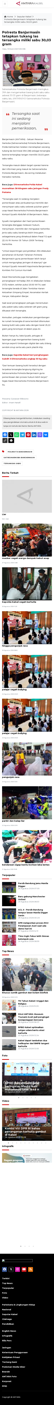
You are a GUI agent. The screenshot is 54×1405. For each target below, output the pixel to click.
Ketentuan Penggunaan (15, 1352)
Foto (4, 1055)
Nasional (6, 1309)
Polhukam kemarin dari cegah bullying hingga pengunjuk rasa (23, 644)
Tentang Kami (9, 1362)
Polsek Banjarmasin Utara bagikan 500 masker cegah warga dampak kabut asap (25, 556)
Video (5, 1101)
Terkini (5, 1278)
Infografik (8, 1146)
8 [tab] (37, 1142)
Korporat (6, 1381)
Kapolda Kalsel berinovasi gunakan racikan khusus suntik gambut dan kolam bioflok (26, 991)
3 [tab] (27, 1097)
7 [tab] (33, 1142)
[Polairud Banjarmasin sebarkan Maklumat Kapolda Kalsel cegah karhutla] (27, 583)
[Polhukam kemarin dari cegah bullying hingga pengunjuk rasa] (27, 627)
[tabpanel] (27, 1079)
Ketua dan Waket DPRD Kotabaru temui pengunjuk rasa (24, 775)
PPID (4, 1386)
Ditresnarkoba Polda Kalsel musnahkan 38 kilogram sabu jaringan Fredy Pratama (25, 188)
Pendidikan (8, 1324)
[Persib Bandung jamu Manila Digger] (9, 887)
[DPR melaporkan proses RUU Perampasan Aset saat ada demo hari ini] (9, 927)
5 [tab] (35, 1097)
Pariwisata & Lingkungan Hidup (18, 1305)
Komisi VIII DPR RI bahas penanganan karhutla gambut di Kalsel (25, 1131)
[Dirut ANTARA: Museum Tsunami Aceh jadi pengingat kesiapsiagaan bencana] (9, 1018)
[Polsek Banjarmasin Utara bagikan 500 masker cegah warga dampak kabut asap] (27, 540)
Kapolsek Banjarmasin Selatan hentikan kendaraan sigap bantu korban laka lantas (26, 863)
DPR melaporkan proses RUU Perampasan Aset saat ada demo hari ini (33, 926)
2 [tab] (22, 1097)
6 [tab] (29, 1142)
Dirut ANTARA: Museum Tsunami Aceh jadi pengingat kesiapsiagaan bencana (33, 1017)
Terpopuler (8, 875)
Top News (8, 951)
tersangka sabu (12, 463)
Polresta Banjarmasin (20, 452)
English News (9, 1331)
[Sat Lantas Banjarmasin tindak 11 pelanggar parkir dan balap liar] (27, 802)
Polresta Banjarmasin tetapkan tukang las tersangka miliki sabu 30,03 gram (25, 20)
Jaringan (6, 1347)
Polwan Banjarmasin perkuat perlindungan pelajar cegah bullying (26, 688)
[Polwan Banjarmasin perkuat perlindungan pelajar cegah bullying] (27, 671)
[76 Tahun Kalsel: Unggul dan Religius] (9, 1005)
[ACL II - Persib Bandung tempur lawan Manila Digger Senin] (9, 913)
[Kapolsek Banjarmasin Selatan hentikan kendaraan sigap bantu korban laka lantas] (27, 846)
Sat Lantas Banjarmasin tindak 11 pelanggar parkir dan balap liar (26, 819)
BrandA (6, 1371)
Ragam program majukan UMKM (22, 1236)
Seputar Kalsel (24, 16)
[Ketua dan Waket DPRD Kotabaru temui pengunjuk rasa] (27, 759)
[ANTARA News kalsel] (29, 4)
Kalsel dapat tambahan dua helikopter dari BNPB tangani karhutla (33, 1043)
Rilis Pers (6, 1340)
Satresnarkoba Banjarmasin (19, 458)
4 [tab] (31, 1097)
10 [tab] (45, 1142)
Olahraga (7, 1319)
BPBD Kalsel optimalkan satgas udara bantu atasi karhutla (31, 1030)
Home (10, 16)
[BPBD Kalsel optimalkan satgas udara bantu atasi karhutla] (9, 1031)
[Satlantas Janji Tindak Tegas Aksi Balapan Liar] (27, 496)
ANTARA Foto (9, 1376)
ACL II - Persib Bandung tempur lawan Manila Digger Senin (33, 913)
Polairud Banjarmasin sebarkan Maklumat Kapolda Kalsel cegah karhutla (25, 600)
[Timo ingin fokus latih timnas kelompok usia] (9, 940)
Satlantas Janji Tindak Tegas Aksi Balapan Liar (25, 513)
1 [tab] (18, 1097)
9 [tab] (41, 1142)
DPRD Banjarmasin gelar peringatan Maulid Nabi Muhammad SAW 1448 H (22, 1086)
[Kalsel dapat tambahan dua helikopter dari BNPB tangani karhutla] (9, 1044)
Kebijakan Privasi (11, 1357)
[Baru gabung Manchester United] (9, 900)
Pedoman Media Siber (13, 1367)
